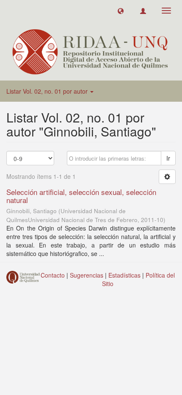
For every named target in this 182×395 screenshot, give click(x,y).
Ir (168, 158)
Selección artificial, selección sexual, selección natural (81, 195)
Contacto (53, 275)
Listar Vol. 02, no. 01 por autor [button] (47, 91)
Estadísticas (124, 275)
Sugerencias (86, 275)
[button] (120, 10)
